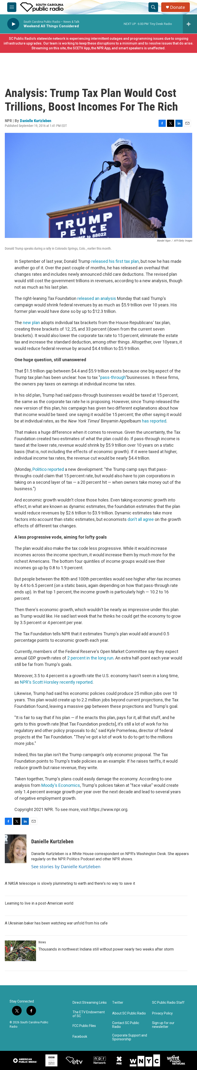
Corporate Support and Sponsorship (129, 1037)
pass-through (113, 377)
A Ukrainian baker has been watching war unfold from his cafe (56, 923)
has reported (154, 420)
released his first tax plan (115, 261)
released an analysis (96, 298)
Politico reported (48, 469)
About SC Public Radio (129, 1013)
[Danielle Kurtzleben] (15, 848)
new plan (31, 322)
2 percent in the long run (90, 657)
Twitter (117, 1002)
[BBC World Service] (51, 1060)
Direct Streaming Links (90, 1002)
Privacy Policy (162, 1013)
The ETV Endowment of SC (89, 1014)
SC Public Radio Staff (168, 1002)
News (42, 942)
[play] (13, 24)
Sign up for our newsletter (163, 1025)
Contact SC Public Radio (125, 1025)
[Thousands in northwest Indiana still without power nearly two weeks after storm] (20, 950)
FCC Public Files (84, 1026)
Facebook (80, 1036)
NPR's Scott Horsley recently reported (56, 682)
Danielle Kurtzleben (35, 120)
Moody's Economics (60, 785)
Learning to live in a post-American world (39, 903)
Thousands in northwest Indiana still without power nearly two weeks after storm (106, 949)
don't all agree (141, 519)
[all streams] (190, 24)
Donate (177, 7)
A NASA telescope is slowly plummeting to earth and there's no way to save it (70, 883)
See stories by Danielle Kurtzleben (65, 866)
